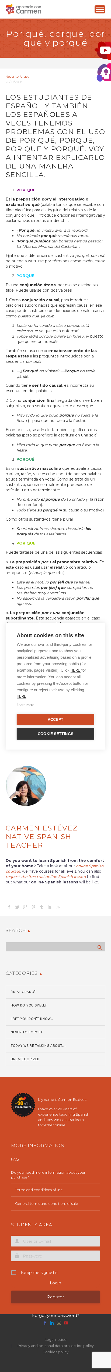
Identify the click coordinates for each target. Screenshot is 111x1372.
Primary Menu (100, 9)
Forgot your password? (55, 1315)
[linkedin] (52, 1323)
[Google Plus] (25, 907)
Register (55, 1296)
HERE (76, 670)
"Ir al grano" (23, 991)
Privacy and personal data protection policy (56, 1346)
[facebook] (45, 1323)
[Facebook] (9, 907)
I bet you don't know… (33, 1018)
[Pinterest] (33, 907)
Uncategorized (25, 1058)
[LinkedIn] (49, 907)
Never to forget (17, 76)
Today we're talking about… (38, 1045)
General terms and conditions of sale (46, 1203)
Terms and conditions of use (39, 1190)
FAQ (15, 1159)
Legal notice (56, 1339)
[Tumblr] (41, 907)
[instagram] (59, 1323)
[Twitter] (17, 907)
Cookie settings (55, 734)
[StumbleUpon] (58, 907)
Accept (55, 720)
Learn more (25, 705)
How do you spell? (29, 1005)
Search (99, 947)
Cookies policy (55, 1352)
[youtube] (66, 1323)
